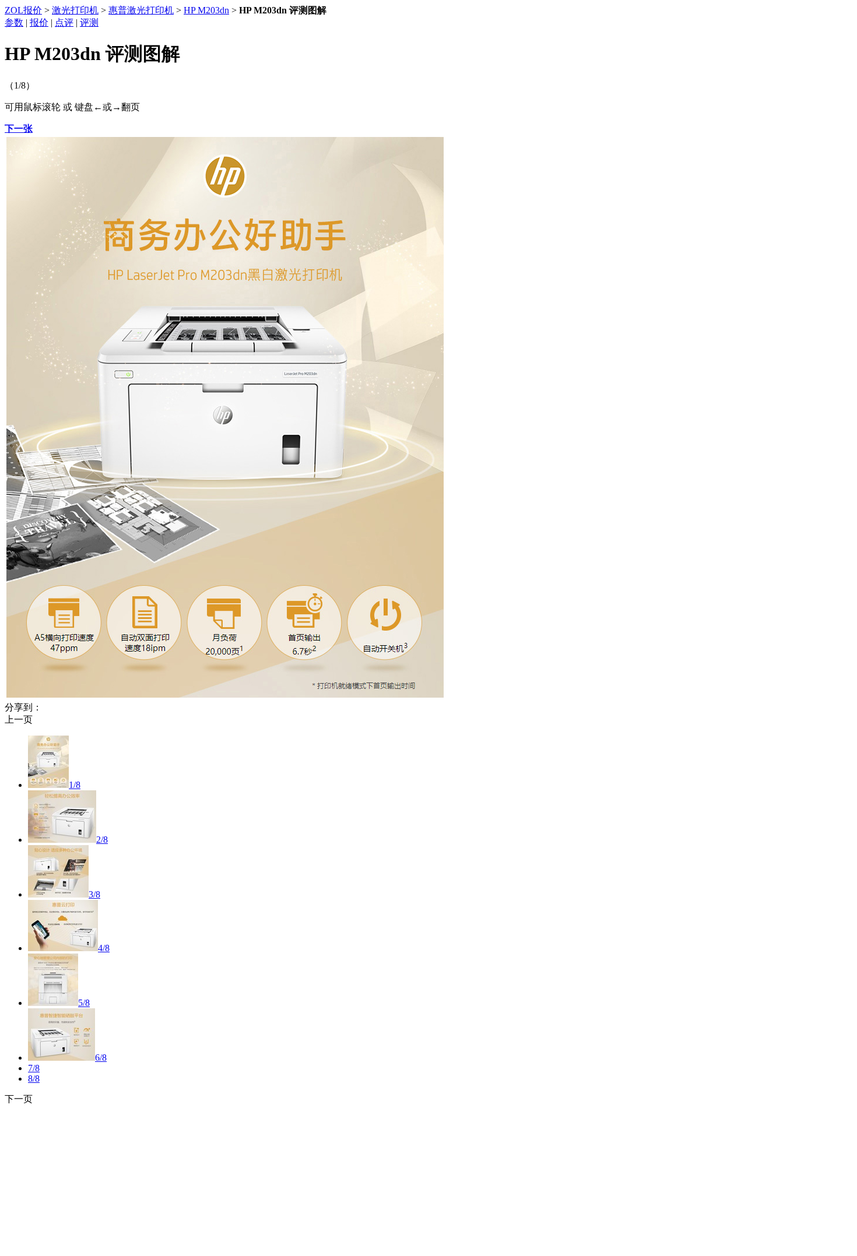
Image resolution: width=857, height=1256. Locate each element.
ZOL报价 (23, 10)
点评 (64, 22)
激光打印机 (75, 10)
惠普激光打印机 (141, 10)
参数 (14, 22)
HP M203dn (206, 10)
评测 (89, 22)
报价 (39, 22)
